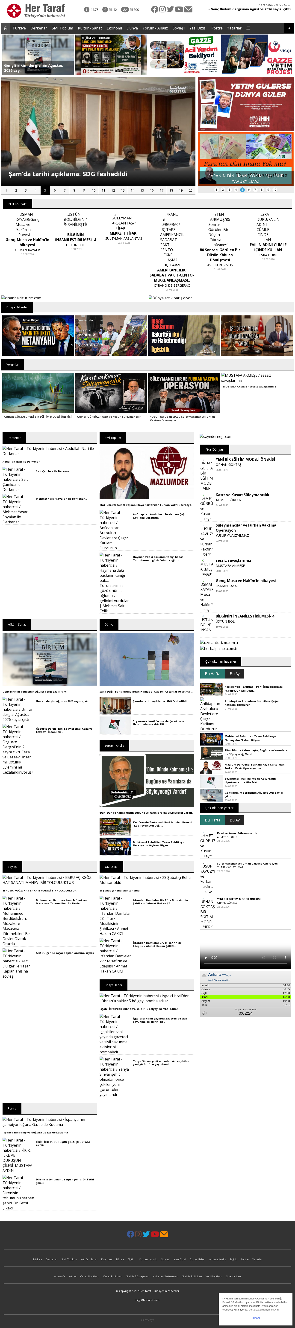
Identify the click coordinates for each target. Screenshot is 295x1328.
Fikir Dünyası (17, 203)
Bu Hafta (212, 673)
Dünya (132, 28)
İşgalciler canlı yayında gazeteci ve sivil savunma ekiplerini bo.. (160, 1020)
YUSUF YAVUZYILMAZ (232, 535)
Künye (73, 1276)
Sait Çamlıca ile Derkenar (53, 471)
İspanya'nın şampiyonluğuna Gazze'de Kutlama (35, 1132)
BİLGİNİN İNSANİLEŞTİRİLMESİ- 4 (245, 616)
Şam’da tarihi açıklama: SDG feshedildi (160, 701)
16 (152, 190)
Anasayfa (59, 1276)
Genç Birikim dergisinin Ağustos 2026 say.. (33, 68)
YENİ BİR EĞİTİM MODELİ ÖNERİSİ (245, 459)
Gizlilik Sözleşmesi (137, 1276)
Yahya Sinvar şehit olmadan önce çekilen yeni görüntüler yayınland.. (161, 1062)
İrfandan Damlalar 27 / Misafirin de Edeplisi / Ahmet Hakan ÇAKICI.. (157, 944)
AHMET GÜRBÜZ (229, 500)
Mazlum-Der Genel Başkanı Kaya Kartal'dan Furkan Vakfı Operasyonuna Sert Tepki (156, 505)
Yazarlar (234, 28)
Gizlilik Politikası (192, 1276)
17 (161, 190)
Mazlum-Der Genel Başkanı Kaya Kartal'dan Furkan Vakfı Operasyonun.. (255, 766)
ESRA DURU (268, 255)
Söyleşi (179, 28)
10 (94, 190)
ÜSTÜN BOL (75, 245)
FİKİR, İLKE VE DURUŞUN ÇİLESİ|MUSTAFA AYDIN (63, 1143)
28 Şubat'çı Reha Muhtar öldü (120, 890)
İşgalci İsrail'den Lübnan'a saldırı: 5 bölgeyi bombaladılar (139, 1009)
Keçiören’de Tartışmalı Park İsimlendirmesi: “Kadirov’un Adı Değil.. (162, 824)
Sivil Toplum (62, 28)
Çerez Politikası (89, 1276)
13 (123, 190)
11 (103, 190)
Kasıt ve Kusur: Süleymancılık (242, 494)
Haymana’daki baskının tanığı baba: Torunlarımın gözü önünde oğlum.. (158, 558)
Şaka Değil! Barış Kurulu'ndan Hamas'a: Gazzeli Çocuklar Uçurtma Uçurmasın (153, 691)
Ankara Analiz (217, 1259)
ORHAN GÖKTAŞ (229, 464)
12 (113, 190)
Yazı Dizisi (197, 28)
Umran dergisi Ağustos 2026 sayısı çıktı (62, 701)
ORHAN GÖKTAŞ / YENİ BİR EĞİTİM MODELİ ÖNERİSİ (38, 416)
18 (171, 190)
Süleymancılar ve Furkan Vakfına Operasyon (247, 863)
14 (132, 190)
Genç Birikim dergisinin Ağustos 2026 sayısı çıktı (35, 691)
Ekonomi (114, 28)
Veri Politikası (214, 1276)
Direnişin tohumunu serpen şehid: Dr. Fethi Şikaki (65, 1181)
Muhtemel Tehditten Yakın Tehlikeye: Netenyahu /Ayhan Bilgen (159, 843)
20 (190, 190)
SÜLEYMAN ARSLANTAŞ (123, 238)
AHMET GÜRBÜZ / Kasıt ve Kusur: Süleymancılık (109, 416)
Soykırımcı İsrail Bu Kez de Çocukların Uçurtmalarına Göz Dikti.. (158, 722)
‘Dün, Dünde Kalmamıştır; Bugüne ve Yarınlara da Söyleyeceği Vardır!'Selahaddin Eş (156, 812)
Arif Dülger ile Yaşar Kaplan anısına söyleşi (65, 953)
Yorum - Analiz (155, 28)
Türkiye (19, 28)
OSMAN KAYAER (27, 250)
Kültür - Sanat (90, 28)
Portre (217, 28)
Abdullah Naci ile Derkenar (21, 461)
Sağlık (233, 1259)
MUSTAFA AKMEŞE (230, 565)
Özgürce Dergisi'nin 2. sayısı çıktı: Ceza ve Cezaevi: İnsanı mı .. (64, 730)
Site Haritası (233, 1276)
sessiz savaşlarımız (233, 560)
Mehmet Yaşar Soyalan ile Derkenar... (61, 498)
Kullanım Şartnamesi (165, 1276)
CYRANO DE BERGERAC (172, 285)
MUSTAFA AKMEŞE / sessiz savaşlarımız (249, 386)
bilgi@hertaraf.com (147, 1300)
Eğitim (131, 1259)
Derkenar (38, 28)
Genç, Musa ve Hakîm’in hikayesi (246, 580)
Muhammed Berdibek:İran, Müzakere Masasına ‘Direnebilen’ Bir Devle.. (61, 901)
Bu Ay (235, 673)
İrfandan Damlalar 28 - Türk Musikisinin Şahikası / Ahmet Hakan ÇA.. (160, 901)
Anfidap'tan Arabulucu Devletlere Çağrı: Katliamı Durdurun (160, 516)
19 (181, 190)
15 (142, 190)
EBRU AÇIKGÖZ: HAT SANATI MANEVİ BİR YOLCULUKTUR (40, 890)
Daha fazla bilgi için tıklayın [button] (264, 1309)
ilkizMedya (147, 1320)
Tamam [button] (255, 1317)
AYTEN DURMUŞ (220, 265)
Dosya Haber (198, 1259)
